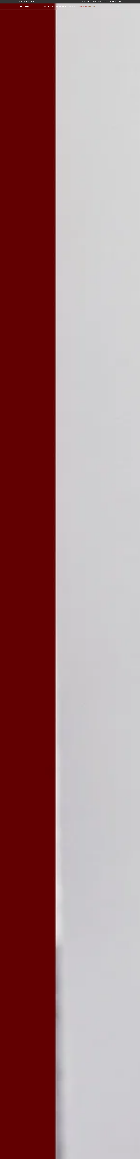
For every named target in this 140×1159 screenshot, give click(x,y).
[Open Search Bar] (112, 6)
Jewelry (58, 6)
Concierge (86, 1)
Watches (64, 6)
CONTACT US (21, 1)
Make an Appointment (100, 1)
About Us (113, 1)
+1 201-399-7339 (30, 1)
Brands (52, 6)
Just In (46, 6)
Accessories (72, 6)
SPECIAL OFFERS (82, 6)
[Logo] (23, 6)
